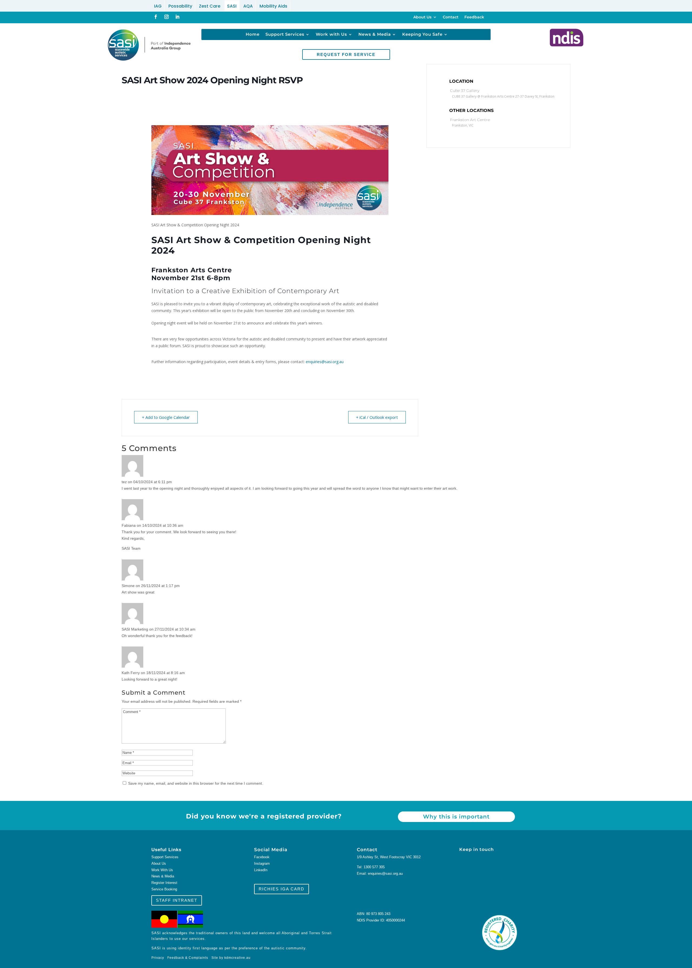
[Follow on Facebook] (155, 16)
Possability (180, 6)
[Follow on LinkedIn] (177, 16)
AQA (248, 6)
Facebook (262, 857)
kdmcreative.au (237, 958)
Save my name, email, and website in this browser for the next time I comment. (195, 783)
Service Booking (164, 889)
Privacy (159, 958)
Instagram (262, 863)
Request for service (346, 54)
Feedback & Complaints (187, 958)
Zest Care (209, 6)
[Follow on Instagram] (166, 16)
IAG (158, 6)
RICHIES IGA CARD (281, 889)
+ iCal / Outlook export (377, 417)
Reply (134, 495)
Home (253, 34)
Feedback (474, 17)
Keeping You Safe (422, 34)
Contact (450, 17)
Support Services (284, 34)
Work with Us (331, 34)
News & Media (374, 34)
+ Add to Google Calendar (166, 417)
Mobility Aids (273, 6)
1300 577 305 (374, 867)
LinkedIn (260, 870)
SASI (232, 6)
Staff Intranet (176, 900)
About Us (422, 17)
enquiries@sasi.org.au (325, 361)
